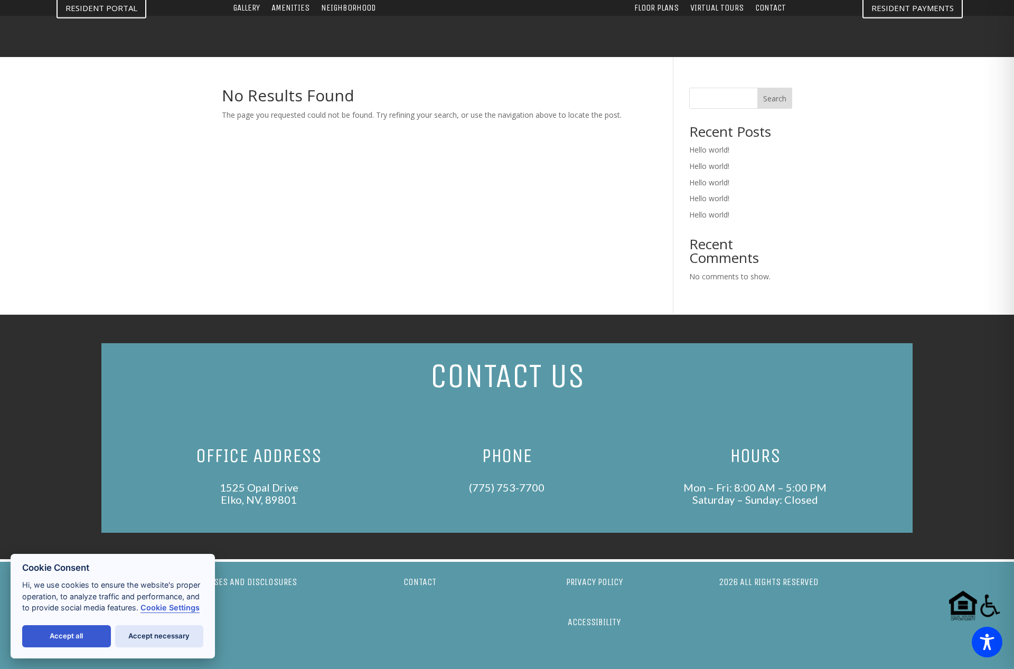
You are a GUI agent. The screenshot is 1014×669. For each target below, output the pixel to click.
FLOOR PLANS (656, 8)
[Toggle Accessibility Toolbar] (987, 642)
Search (774, 98)
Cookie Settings (170, 607)
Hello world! (709, 150)
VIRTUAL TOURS (717, 8)
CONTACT (770, 8)
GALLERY (246, 8)
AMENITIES (290, 8)
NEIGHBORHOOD (348, 8)
